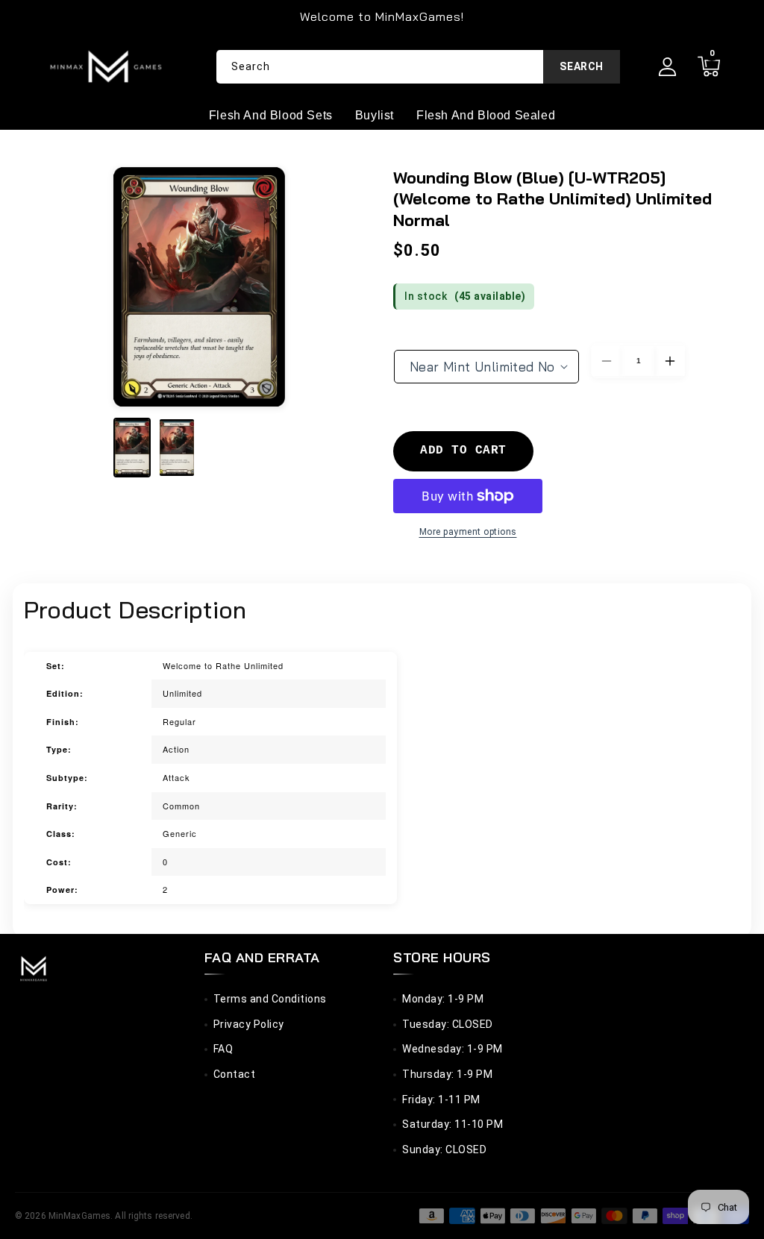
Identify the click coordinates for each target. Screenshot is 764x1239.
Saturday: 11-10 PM (452, 1124)
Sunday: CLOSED (444, 1149)
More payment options (468, 532)
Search (582, 66)
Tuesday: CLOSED (447, 1024)
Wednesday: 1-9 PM (452, 1049)
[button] (708, 67)
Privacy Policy (248, 1024)
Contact (234, 1074)
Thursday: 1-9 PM (447, 1074)
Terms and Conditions (270, 999)
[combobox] (418, 67)
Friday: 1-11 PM (441, 1099)
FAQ (223, 1049)
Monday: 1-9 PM (442, 999)
